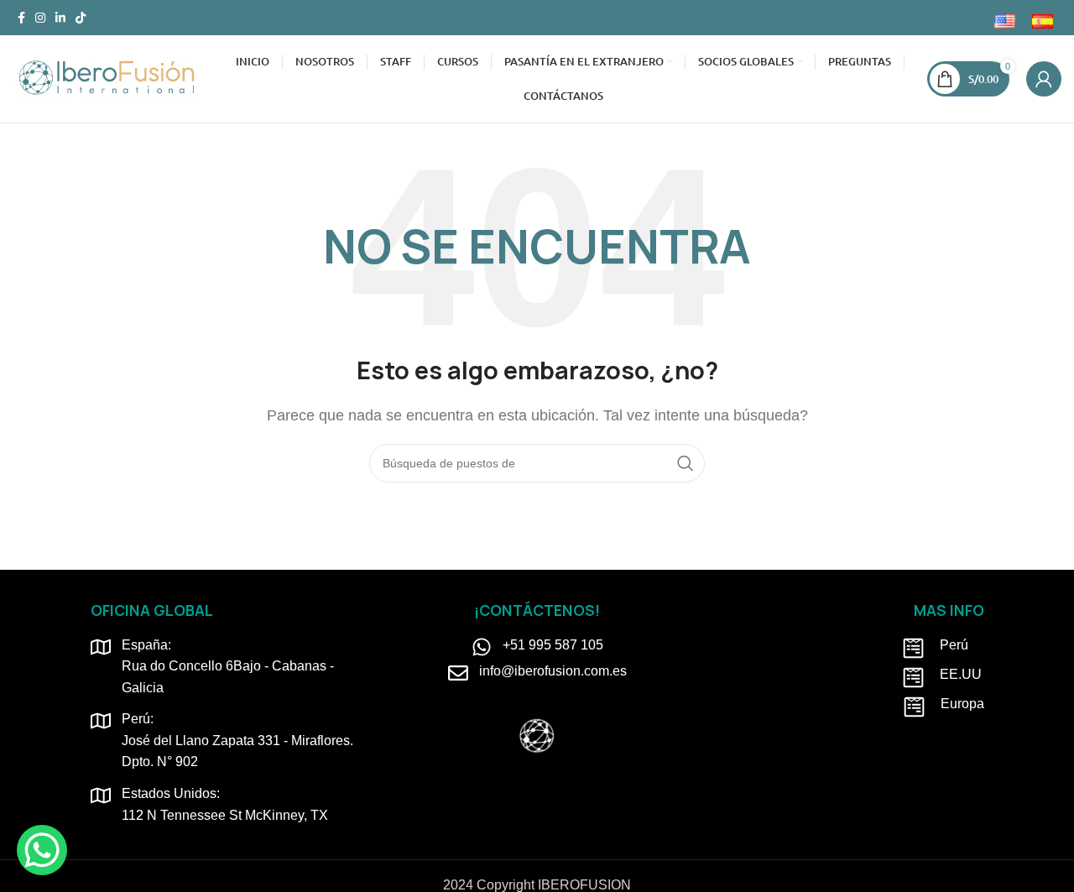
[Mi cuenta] (1044, 79)
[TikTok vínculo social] (80, 18)
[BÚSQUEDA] (685, 463)
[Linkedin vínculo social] (60, 18)
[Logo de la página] (106, 77)
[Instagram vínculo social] (40, 18)
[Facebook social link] (21, 18)
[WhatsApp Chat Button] (42, 850)
